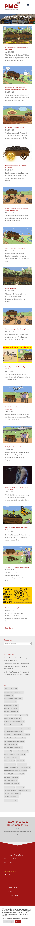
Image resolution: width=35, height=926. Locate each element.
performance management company (14, 754)
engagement (23, 715)
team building (19, 774)
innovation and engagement (22, 734)
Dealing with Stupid (10, 288)
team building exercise (11, 777)
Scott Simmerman (10, 764)
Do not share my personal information (16, 918)
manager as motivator (10, 744)
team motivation (9, 787)
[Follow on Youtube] (9, 874)
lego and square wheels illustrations (14, 741)
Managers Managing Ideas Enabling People (17, 329)
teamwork (20, 787)
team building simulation (11, 783)
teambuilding (8, 774)
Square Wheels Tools (15, 855)
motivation (8, 751)
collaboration (8, 695)
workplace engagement (11, 796)
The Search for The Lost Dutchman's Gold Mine (17, 790)
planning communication (11, 757)
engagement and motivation (12, 718)
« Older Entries (8, 628)
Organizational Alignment (21, 751)
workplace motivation (10, 800)
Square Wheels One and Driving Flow (15, 248)
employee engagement (11, 708)
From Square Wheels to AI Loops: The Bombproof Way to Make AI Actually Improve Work (16, 666)
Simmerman (21, 764)
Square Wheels (25, 767)
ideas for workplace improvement (13, 731)
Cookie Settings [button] (8, 921)
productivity (20, 760)
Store (10, 891)
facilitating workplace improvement (14, 721)
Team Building (13, 887)
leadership (22, 738)
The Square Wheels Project (12, 793)
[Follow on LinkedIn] (5, 874)
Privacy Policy (13, 895)
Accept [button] (18, 921)
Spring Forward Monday (11, 767)
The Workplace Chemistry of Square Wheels (17, 567)
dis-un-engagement (10, 702)
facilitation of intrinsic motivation (13, 724)
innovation (8, 734)
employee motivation (10, 715)
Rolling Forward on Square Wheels (14, 447)
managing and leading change (13, 747)
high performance (24, 728)
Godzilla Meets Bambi (10, 728)
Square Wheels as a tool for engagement (15, 770)
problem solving (9, 760)
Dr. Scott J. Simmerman (11, 705)
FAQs (10, 863)
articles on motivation (10, 689)
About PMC (12, 859)
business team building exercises (13, 692)
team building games (10, 780)
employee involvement (11, 711)
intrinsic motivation (10, 738)
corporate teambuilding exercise (13, 698)
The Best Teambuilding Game (13, 608)
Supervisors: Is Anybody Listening (14, 127)
